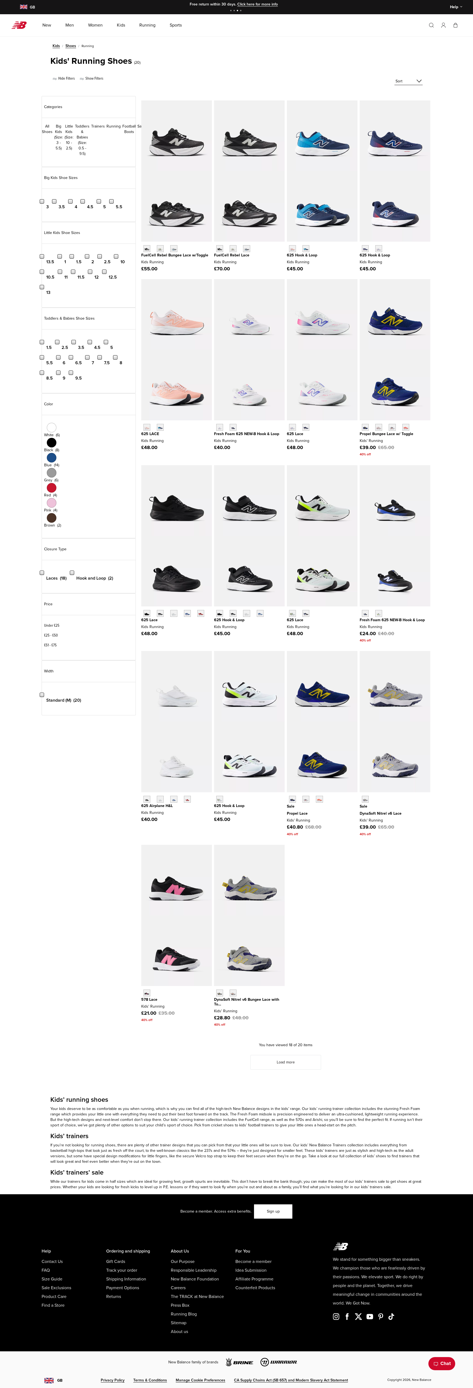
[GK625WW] (173, 613)
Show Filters (94, 78)
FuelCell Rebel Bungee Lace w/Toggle (174, 255)
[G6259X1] (305, 427)
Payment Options (122, 1288)
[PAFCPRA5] (365, 427)
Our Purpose (183, 1261)
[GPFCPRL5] (305, 799)
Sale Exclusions (56, 1288)
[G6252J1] (146, 427)
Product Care (54, 1296)
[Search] (431, 25)
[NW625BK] (146, 799)
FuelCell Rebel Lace (231, 255)
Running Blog (184, 1314)
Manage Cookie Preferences (200, 1380)
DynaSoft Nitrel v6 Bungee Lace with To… (246, 1002)
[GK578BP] (146, 992)
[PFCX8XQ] (160, 248)
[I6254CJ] (233, 427)
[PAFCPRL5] (392, 427)
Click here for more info (257, 4)
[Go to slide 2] (234, 11)
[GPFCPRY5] (319, 799)
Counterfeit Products (255, 1288)
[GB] (23, 7)
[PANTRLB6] (233, 992)
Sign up (273, 1211)
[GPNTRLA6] (365, 799)
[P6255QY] (365, 248)
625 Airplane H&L (157, 805)
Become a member (253, 1261)
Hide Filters (66, 78)
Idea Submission (251, 1270)
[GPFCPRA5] (292, 799)
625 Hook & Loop (302, 255)
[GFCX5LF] (219, 248)
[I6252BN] (219, 427)
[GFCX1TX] (233, 248)
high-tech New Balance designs (243, 1108)
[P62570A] (219, 799)
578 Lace (149, 999)
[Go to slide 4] (241, 11)
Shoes (70, 46)
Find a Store (53, 1305)
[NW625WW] (160, 799)
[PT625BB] (219, 613)
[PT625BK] (233, 613)
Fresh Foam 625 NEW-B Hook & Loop (246, 434)
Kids (56, 46)
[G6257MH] (292, 427)
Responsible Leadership (194, 1270)
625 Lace (295, 434)
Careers (178, 1288)
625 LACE (150, 434)
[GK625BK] (160, 613)
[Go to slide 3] (238, 11)
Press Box (180, 1305)
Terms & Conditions (150, 1380)
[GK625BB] (146, 613)
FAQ (46, 1270)
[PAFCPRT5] (378, 427)
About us (179, 1331)
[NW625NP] (173, 799)
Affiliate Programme (254, 1279)
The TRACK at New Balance (197, 1296)
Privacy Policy (113, 1380)
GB (59, 1380)
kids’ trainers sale (376, 1187)
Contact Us (52, 1261)
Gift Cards (115, 1261)
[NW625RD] (187, 799)
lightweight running (381, 1114)
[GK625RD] (200, 613)
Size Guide (52, 1279)
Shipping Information (126, 1279)
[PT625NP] (260, 613)
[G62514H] (305, 613)
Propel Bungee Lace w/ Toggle (386, 434)
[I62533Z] (378, 613)
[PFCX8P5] (146, 248)
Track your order (121, 1270)
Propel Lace (297, 813)
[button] (443, 25)
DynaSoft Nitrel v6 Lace (381, 813)
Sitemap (178, 1323)
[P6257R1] (305, 248)
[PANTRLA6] (219, 992)
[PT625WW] (246, 613)
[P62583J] (292, 248)
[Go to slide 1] (231, 11)
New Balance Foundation (195, 1279)
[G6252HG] (160, 427)
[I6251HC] (365, 613)
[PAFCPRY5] (405, 427)
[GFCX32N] (246, 248)
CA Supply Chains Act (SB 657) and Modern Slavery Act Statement (291, 1380)
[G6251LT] (292, 613)
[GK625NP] (187, 613)
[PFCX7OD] (173, 248)
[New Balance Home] (21, 25)
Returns (113, 1296)
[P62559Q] (378, 248)
